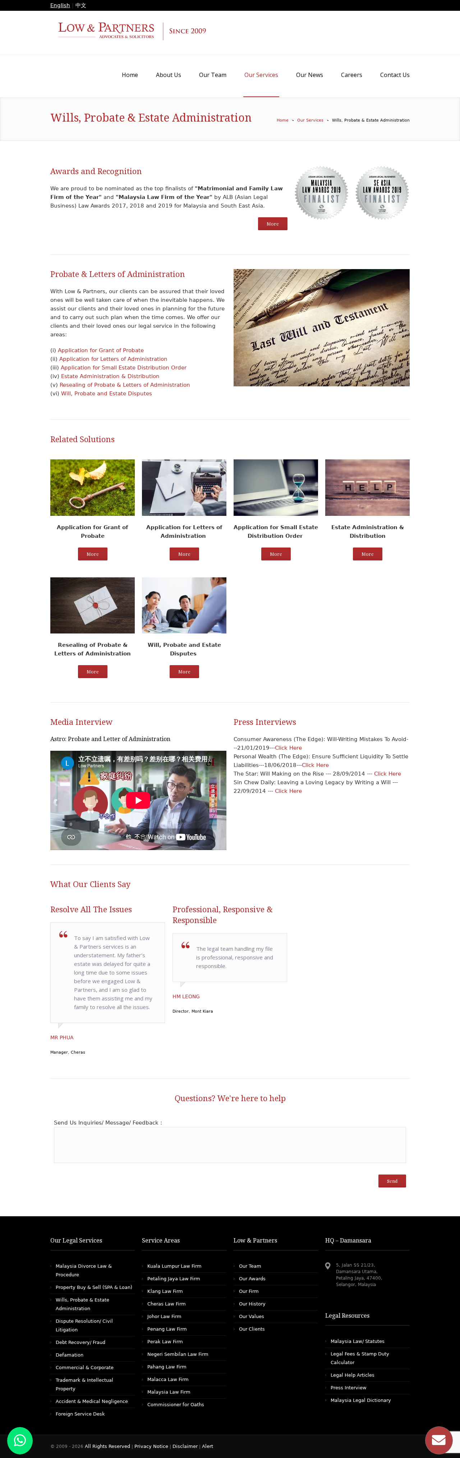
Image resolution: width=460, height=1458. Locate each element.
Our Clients (252, 1329)
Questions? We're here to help (230, 1098)
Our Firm (249, 1291)
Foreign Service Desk (80, 1414)
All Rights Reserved (108, 1446)
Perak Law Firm (165, 1341)
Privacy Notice (151, 1446)
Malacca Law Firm (168, 1379)
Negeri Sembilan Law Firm (177, 1354)
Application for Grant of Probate (101, 350)
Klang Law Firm (165, 1291)
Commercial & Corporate (85, 1367)
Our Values (251, 1316)
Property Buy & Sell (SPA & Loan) (94, 1287)
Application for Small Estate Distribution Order (124, 367)
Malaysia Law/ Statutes (358, 1341)
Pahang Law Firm (167, 1367)
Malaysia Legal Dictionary (361, 1400)
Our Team (250, 1266)
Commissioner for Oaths (175, 1404)
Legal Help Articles (352, 1375)
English (60, 5)
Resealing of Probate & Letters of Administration (125, 385)
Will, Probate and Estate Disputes (105, 393)
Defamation (69, 1355)
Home (283, 120)
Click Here (288, 748)
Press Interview (349, 1387)
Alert (207, 1446)
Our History (252, 1304)
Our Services (310, 120)
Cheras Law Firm (166, 1304)
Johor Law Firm (164, 1316)
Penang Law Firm (167, 1329)
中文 (80, 5)
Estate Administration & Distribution (110, 376)
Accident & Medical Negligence (92, 1401)
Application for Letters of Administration (112, 359)
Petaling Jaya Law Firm (173, 1278)
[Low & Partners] (230, 32)
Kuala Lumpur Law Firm (174, 1266)
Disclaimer (185, 1446)
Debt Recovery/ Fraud (80, 1342)
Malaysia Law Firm (168, 1392)
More (273, 224)
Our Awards (252, 1278)
